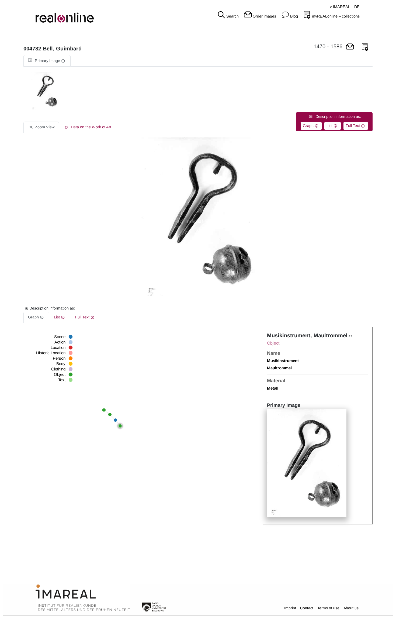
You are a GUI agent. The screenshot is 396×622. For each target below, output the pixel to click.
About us (351, 608)
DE (357, 7)
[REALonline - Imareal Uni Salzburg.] (66, 13)
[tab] (47, 61)
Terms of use (328, 608)
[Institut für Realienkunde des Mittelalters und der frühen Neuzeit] (83, 598)
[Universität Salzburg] (154, 606)
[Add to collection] (365, 47)
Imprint (290, 608)
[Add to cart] (349, 47)
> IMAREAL (340, 7)
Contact (306, 608)
